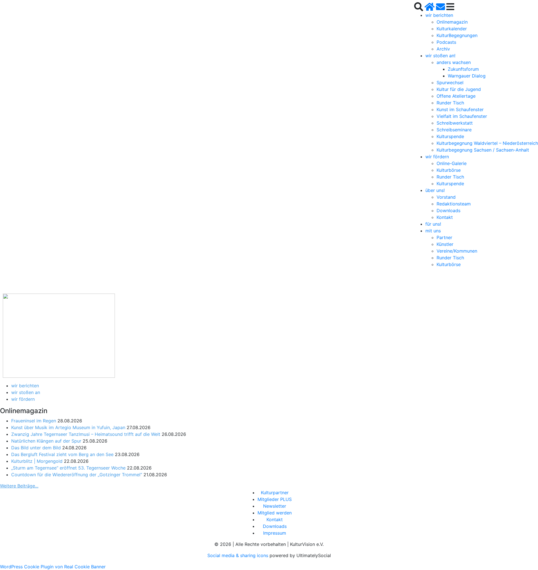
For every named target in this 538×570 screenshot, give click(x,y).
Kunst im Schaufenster (460, 109)
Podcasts (446, 42)
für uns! (433, 224)
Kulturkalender (452, 28)
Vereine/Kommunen (457, 251)
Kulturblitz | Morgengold (36, 461)
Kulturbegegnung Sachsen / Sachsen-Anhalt (483, 150)
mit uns (433, 231)
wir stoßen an (25, 392)
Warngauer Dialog (467, 76)
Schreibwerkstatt (455, 123)
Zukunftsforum (463, 69)
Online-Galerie (452, 163)
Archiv (443, 49)
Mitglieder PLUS (275, 499)
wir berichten (439, 15)
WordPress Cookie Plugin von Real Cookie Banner (53, 566)
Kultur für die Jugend (459, 89)
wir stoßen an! (440, 55)
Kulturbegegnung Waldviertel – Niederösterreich (487, 143)
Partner (444, 237)
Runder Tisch (450, 103)
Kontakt (445, 217)
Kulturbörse (449, 170)
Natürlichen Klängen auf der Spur (46, 441)
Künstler (445, 244)
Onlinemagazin (452, 22)
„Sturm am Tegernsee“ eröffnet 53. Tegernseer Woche (68, 468)
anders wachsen (454, 62)
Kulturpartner (275, 492)
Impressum (274, 533)
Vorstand (446, 197)
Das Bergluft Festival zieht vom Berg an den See (62, 454)
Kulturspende (450, 136)
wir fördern (437, 156)
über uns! (435, 190)
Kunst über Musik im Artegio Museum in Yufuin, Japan (68, 427)
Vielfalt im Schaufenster (462, 116)
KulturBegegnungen (457, 35)
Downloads (448, 210)
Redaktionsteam (454, 204)
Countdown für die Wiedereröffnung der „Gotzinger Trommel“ (76, 474)
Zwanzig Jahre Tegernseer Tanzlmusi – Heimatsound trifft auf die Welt (85, 434)
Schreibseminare (454, 129)
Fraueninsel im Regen (33, 421)
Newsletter (274, 506)
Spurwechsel (450, 82)
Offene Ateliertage (456, 96)
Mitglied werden (275, 513)
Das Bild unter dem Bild (36, 447)
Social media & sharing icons (238, 555)
